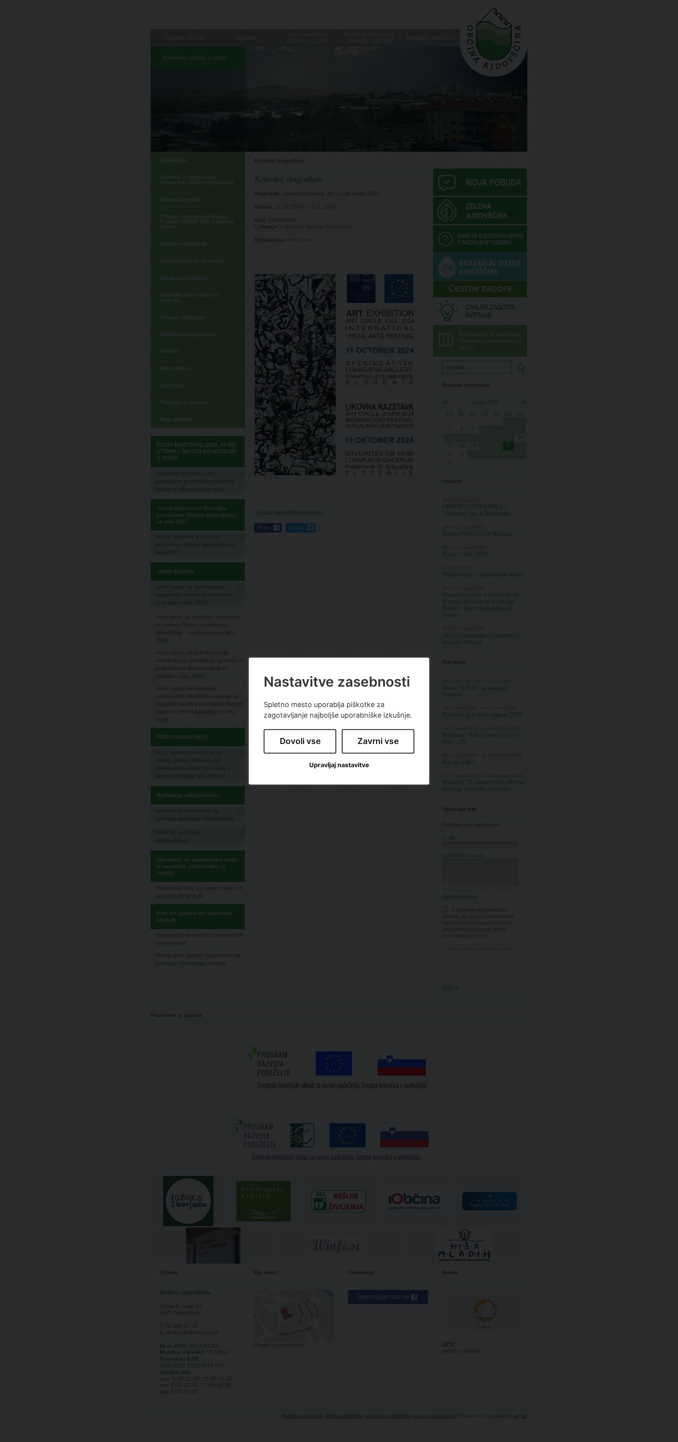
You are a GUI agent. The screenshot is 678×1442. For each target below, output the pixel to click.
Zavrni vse (378, 741)
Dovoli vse (300, 741)
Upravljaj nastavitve (339, 765)
